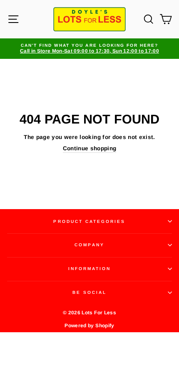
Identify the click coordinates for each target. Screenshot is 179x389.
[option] (89, 49)
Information (89, 268)
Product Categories (89, 221)
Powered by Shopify (89, 325)
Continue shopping (90, 148)
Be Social (89, 292)
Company (89, 244)
